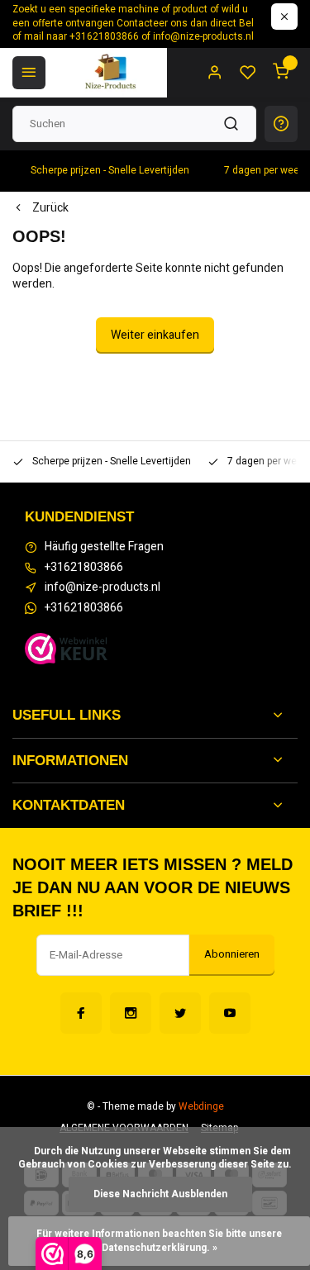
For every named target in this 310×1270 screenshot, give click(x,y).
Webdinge (201, 1107)
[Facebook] (81, 1013)
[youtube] (229, 1013)
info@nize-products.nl (102, 587)
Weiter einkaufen (155, 335)
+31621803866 (84, 567)
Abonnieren (232, 954)
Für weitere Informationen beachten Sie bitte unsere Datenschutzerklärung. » (160, 1241)
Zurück (50, 208)
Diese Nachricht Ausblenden (160, 1194)
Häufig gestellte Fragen (104, 547)
